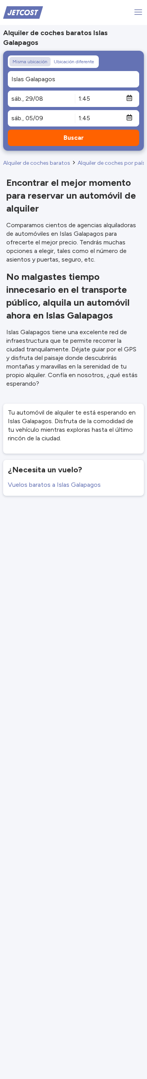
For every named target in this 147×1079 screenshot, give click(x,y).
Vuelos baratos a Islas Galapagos (54, 484)
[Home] (23, 12)
